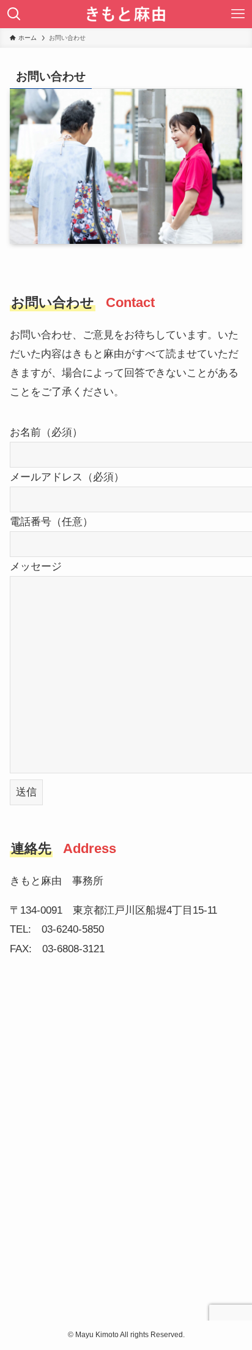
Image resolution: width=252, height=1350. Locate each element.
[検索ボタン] (14, 14)
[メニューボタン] (238, 14)
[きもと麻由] (126, 14)
